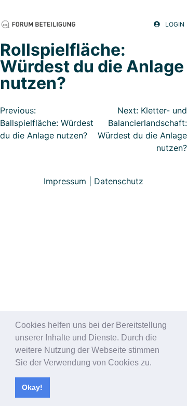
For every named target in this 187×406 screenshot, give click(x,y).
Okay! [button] (32, 387)
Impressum (65, 181)
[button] (155, 363)
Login (174, 24)
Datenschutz (118, 181)
